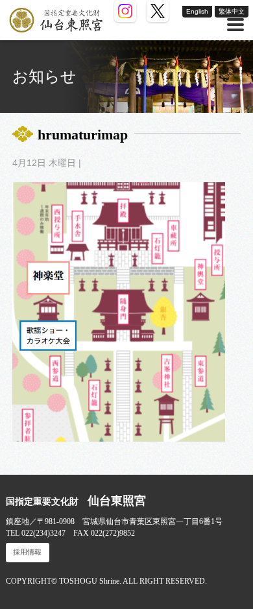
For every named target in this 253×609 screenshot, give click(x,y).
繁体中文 (232, 11)
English (197, 11)
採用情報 (27, 552)
